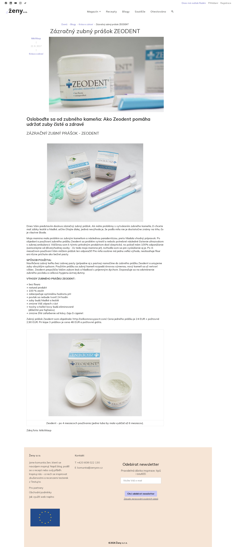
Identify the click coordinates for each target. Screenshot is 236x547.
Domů (64, 24)
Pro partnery (36, 487)
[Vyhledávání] (172, 11)
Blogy (126, 11)
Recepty (111, 11)
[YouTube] (15, 3)
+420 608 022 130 (88, 462)
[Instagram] (20, 3)
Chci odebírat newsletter (140, 493)
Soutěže (140, 11)
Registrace (225, 3)
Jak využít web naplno (41, 496)
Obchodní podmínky (40, 492)
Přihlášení (213, 3)
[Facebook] (6, 3)
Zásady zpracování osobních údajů (141, 499)
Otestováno (158, 11)
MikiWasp (36, 38)
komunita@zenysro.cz (90, 467)
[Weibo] (25, 3)
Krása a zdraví (86, 24)
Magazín (92, 11)
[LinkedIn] (11, 3)
